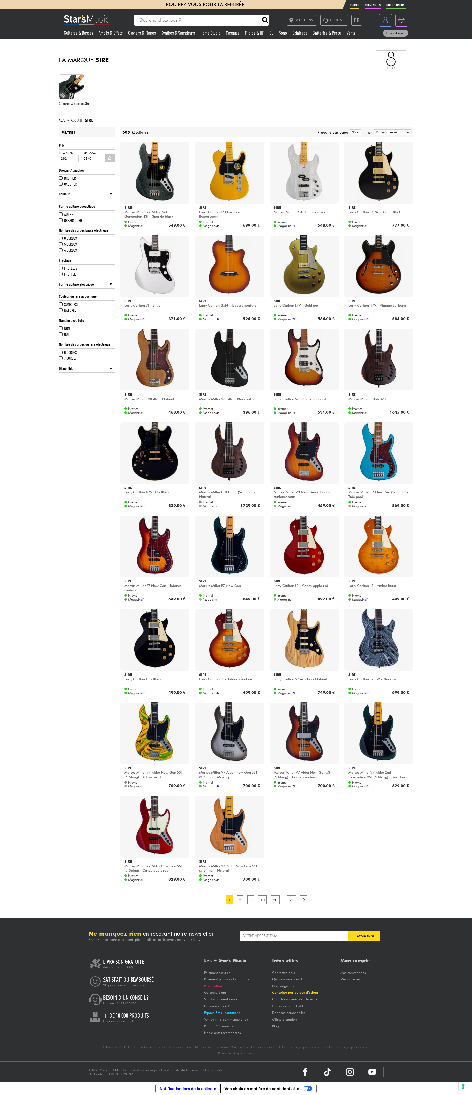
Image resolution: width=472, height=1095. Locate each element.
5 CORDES (70, 244)
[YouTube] (372, 1071)
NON (67, 328)
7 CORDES (70, 358)
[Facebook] (305, 1071)
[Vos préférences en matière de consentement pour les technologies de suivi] (463, 1086)
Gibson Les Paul (114, 1047)
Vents (351, 33)
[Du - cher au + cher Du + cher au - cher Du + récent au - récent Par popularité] (391, 132)
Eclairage (300, 33)
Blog (275, 1026)
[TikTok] (327, 1071)
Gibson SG (192, 1047)
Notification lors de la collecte (188, 1088)
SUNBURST (71, 304)
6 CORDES (70, 238)
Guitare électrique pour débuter (299, 1047)
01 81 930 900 (126, 1003)
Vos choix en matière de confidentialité (261, 1088)
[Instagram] (350, 1071)
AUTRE (68, 214)
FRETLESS (70, 268)
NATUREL (70, 310)
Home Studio (210, 33)
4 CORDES (70, 250)
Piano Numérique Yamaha (236, 1053)
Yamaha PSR (239, 1047)
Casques (233, 33)
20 (275, 900)
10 (262, 900)
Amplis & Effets (111, 33)
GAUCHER (70, 184)
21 (291, 900)
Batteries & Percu (327, 33)
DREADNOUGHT (74, 220)
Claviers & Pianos (142, 33)
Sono (283, 33)
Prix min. (66, 153)
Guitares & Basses (79, 33)
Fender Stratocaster (141, 1047)
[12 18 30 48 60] (354, 132)
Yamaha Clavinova (215, 1047)
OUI (66, 334)
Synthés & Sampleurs (178, 33)
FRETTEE (70, 274)
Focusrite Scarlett (262, 1047)
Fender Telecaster (169, 1047)
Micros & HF (255, 33)
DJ (272, 33)
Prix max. (89, 153)
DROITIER (70, 178)
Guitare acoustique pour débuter (346, 1047)
